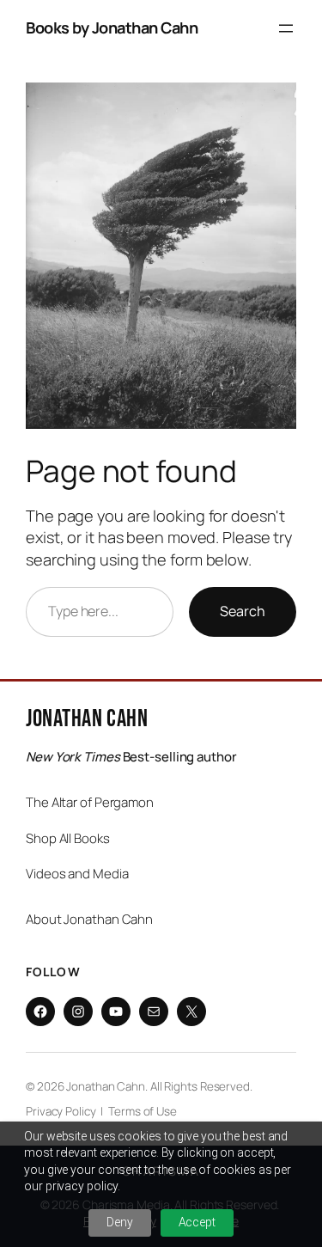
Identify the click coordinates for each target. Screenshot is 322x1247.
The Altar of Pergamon (90, 802)
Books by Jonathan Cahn (111, 27)
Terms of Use (142, 1111)
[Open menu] (286, 28)
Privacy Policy (61, 1111)
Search (242, 611)
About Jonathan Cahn (89, 919)
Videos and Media (77, 874)
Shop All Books (68, 838)
